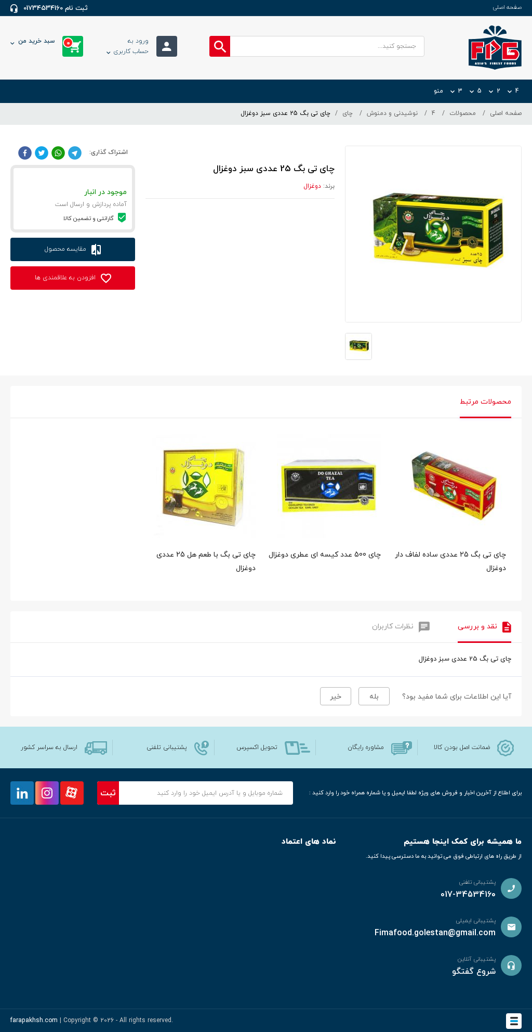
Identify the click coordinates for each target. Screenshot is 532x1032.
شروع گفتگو (474, 971)
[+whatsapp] (58, 152)
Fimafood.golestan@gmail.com (435, 933)
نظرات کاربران (393, 626)
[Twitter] (41, 152)
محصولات (462, 113)
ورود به (131, 46)
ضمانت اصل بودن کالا (462, 747)
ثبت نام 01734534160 (55, 8)
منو (438, 91)
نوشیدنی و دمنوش (392, 113)
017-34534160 (468, 894)
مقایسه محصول (66, 249)
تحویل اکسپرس (256, 747)
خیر (335, 697)
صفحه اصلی (507, 7)
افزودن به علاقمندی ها (66, 278)
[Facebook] (25, 152)
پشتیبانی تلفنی (167, 747)
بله (374, 697)
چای (347, 113)
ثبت (108, 793)
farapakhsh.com (34, 1020)
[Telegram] (75, 152)
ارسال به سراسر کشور (49, 747)
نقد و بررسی (477, 626)
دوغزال (312, 186)
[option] (453, 515)
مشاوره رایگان (366, 747)
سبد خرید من (44, 42)
